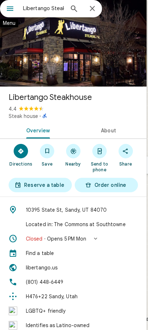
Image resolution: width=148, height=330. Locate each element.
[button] (73, 239)
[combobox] (43, 8)
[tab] (36, 129)
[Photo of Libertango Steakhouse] (73, 43)
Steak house (23, 116)
